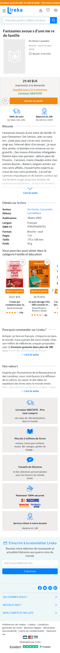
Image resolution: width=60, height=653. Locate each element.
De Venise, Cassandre (39, 41)
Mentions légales (32, 627)
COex (38, 641)
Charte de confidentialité (31, 630)
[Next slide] (52, 290)
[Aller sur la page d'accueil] (15, 10)
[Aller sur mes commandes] (40, 10)
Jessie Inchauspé (14, 308)
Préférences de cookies (14, 624)
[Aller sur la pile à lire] (48, 10)
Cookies (32, 624)
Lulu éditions (34, 213)
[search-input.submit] (53, 20)
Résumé (7, 126)
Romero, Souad (39, 310)
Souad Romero (39, 308)
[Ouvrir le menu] (3, 10)
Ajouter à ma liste (41, 53)
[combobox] (26, 20)
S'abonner (30, 571)
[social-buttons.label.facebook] (40, 588)
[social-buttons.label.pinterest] (55, 588)
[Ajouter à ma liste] (5, 101)
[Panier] (56, 10)
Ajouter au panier (33, 100)
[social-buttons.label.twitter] (45, 588)
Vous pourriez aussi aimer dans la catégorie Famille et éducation (24, 252)
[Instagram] (50, 588)
